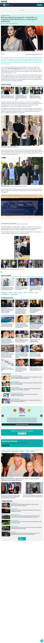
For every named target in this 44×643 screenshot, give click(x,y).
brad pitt (10, 292)
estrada (22, 451)
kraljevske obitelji (6, 451)
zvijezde (27, 451)
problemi (20, 292)
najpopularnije (7, 501)
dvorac (15, 292)
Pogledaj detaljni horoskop (22, 424)
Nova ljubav (31, 292)
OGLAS (22, 10)
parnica (36, 292)
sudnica (25, 292)
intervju (33, 451)
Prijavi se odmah (5, 445)
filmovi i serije (15, 451)
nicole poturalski (14, 294)
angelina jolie (4, 292)
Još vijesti (21, 539)
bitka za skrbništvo (5, 294)
